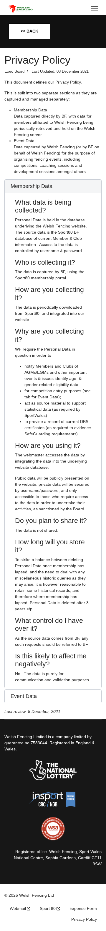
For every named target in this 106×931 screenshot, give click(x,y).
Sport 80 (48, 908)
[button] (53, 186)
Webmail (18, 908)
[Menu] (94, 9)
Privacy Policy (84, 919)
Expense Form (83, 908)
